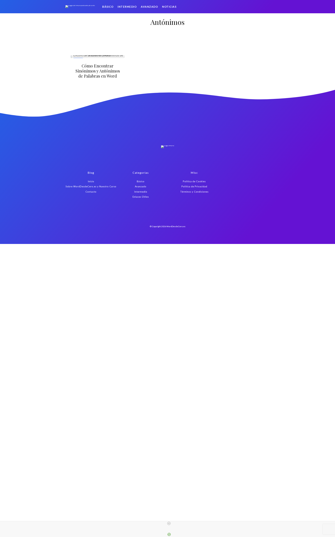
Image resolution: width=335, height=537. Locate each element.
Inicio (91, 181)
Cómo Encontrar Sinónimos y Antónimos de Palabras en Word (97, 70)
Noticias (169, 6)
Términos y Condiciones (194, 191)
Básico (107, 6)
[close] (168, 523)
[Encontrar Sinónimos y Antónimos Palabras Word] (98, 56)
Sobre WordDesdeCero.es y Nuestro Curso (91, 186)
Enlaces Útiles (141, 196)
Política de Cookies (194, 181)
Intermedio (127, 6)
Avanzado (149, 6)
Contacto (90, 191)
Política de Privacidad (194, 186)
